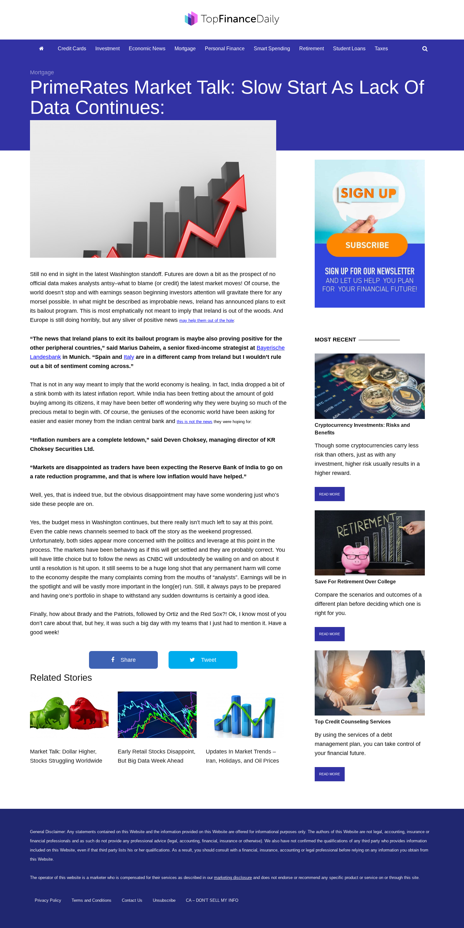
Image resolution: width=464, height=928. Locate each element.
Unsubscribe (164, 900)
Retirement (311, 48)
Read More (329, 494)
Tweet (207, 660)
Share (127, 660)
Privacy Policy (48, 900)
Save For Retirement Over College (355, 581)
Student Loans (349, 48)
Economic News (147, 48)
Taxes (381, 48)
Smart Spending (272, 48)
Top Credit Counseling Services (353, 721)
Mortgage (185, 48)
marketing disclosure (233, 877)
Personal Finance (225, 48)
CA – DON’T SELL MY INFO (212, 900)
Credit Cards (72, 48)
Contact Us (132, 900)
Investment (107, 48)
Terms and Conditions (91, 900)
